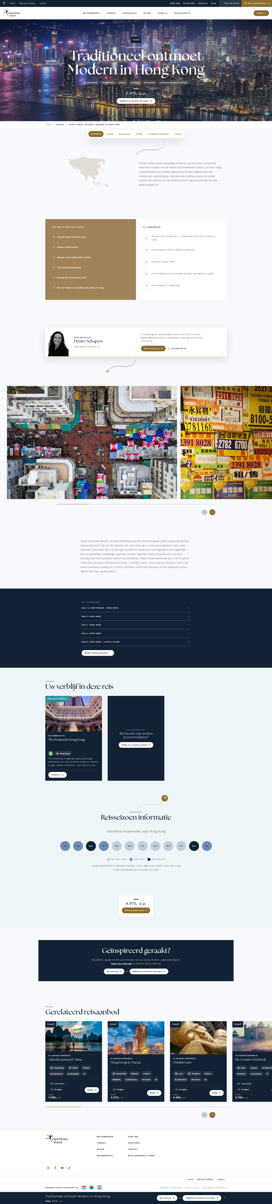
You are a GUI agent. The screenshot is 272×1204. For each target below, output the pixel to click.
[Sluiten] (225, 1198)
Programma (124, 134)
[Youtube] (62, 1168)
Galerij (110, 134)
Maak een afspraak (121, 963)
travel (12, 3)
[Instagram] (48, 1168)
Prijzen (178, 134)
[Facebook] (55, 1168)
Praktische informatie (158, 134)
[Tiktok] (69, 1168)
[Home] (4, 3)
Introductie (96, 134)
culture (43, 3)
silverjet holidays (27, 3)
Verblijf (139, 134)
